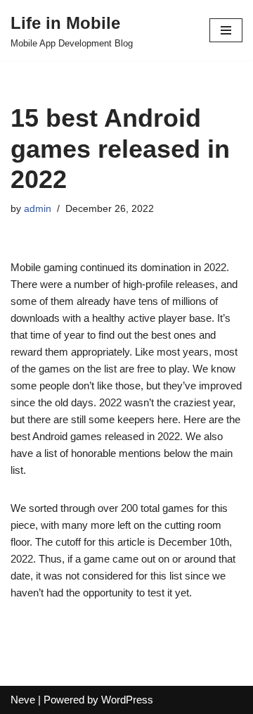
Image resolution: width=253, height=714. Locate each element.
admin (37, 208)
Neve (23, 700)
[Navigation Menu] (225, 30)
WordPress (127, 700)
